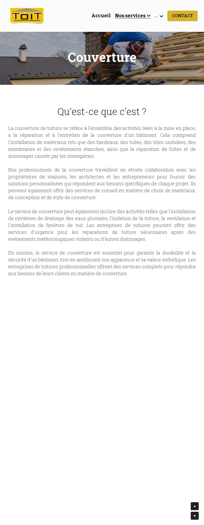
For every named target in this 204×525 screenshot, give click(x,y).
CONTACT (182, 15)
